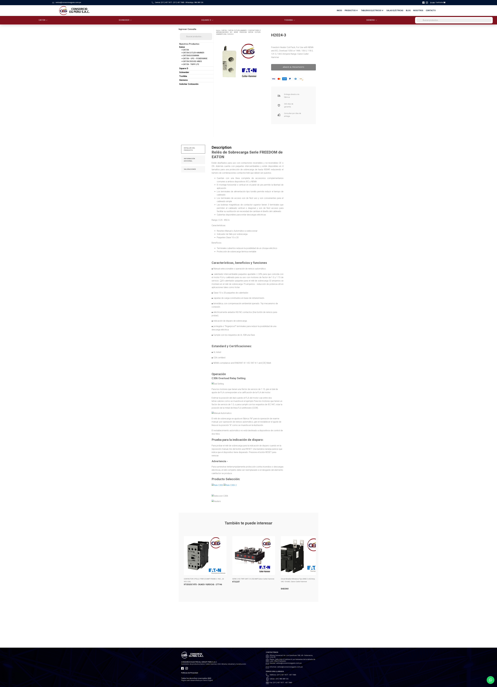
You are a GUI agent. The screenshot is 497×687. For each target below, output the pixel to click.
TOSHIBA (288, 20)
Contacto (431, 10)
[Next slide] (314, 565)
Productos (350, 10)
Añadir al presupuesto (293, 67)
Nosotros (418, 10)
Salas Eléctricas (394, 10)
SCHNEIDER (124, 20)
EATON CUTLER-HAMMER (237, 30)
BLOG (408, 10)
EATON (42, 20)
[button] (490, 680)
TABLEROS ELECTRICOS (371, 10)
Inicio (339, 10)
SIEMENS (370, 20)
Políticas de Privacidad (189, 673)
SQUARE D (206, 20)
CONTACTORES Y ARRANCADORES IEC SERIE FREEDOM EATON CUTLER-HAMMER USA (238, 32)
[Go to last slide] (183, 565)
